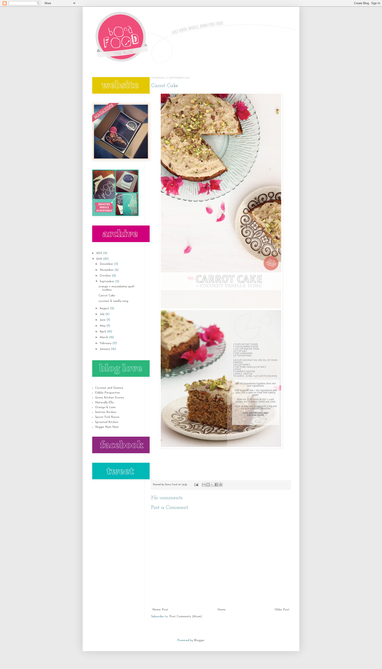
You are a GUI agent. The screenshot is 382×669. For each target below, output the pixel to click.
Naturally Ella (104, 402)
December (107, 264)
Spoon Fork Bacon (107, 417)
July (102, 314)
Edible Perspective (107, 392)
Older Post (282, 609)
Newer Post (160, 609)
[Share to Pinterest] (220, 484)
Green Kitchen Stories (109, 397)
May (103, 325)
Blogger (199, 640)
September (107, 281)
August (105, 308)
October (106, 275)
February (106, 343)
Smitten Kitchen (105, 412)
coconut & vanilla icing (113, 301)
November (107, 270)
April (103, 331)
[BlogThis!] (208, 484)
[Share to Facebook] (216, 484)
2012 (99, 259)
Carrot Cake (107, 295)
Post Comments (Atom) (185, 616)
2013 (99, 253)
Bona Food (171, 484)
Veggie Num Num (107, 427)
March (104, 337)
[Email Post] (196, 484)
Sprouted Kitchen (106, 422)
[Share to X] (212, 484)
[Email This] (204, 484)
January (105, 349)
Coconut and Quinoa (109, 388)
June (103, 319)
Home (221, 609)
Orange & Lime (105, 407)
